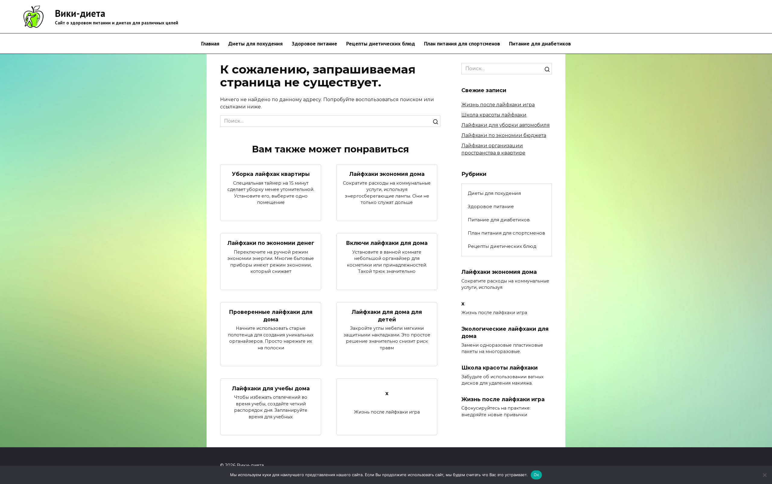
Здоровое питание (314, 43)
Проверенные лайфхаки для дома (270, 316)
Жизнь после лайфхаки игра (498, 105)
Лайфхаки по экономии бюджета (503, 135)
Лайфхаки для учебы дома (271, 388)
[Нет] (764, 475)
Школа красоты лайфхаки (494, 115)
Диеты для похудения (255, 43)
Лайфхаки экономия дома (387, 174)
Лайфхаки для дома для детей (387, 316)
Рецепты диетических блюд (380, 43)
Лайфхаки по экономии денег (270, 243)
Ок (536, 474)
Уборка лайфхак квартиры (271, 174)
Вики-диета (80, 13)
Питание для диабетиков (540, 43)
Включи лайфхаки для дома (387, 243)
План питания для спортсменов (462, 43)
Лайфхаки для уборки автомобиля (505, 125)
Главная (210, 43)
